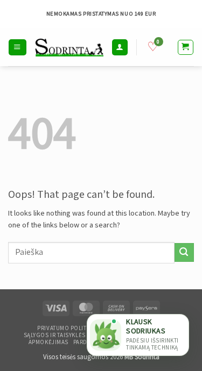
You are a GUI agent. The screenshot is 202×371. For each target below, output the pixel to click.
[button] (17, 47)
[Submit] (184, 252)
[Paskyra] (119, 47)
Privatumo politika (66, 328)
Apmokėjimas (48, 342)
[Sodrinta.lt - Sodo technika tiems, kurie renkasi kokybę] (69, 47)
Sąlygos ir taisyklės (55, 335)
